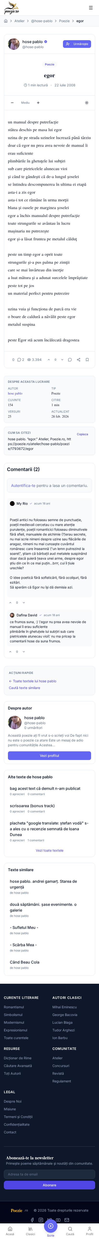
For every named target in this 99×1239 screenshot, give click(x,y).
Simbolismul (13, 1015)
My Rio (22, 503)
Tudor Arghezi (63, 1030)
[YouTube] (58, 1220)
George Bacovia (64, 1015)
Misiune (10, 1109)
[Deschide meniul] (91, 7)
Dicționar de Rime (17, 1058)
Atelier (19, 21)
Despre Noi (12, 1101)
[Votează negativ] (62, 359)
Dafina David (27, 615)
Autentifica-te (23, 485)
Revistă (58, 1073)
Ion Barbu (60, 1038)
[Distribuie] (78, 359)
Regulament (61, 1081)
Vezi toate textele (49, 850)
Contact (10, 1132)
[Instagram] (40, 1220)
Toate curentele (16, 1038)
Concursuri (60, 1066)
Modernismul (14, 1022)
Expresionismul (15, 1030)
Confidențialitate (17, 1124)
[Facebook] (32, 1220)
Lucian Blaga (62, 1022)
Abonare (49, 1185)
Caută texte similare (24, 688)
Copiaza (82, 434)
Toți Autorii (12, 1073)
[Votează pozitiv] (48, 359)
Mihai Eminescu (64, 1007)
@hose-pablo (41, 21)
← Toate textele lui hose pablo (32, 681)
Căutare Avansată (18, 1066)
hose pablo (15, 393)
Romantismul (14, 1007)
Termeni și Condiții (18, 1117)
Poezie (64, 21)
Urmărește (81, 44)
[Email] (66, 1220)
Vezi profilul (49, 756)
